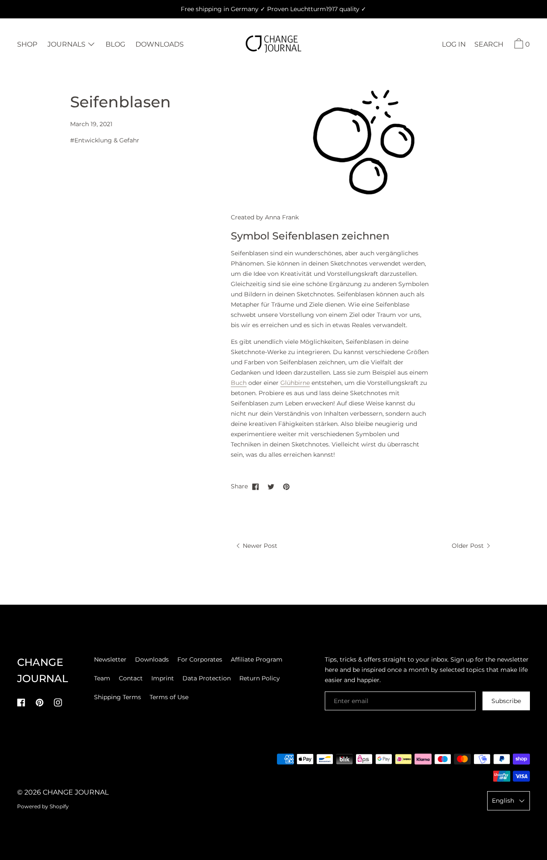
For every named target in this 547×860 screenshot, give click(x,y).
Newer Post (259, 546)
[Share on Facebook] (255, 486)
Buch (239, 383)
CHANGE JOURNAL (76, 792)
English (503, 800)
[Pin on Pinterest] (286, 486)
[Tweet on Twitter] (271, 486)
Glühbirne (295, 383)
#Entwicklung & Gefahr (104, 140)
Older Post (468, 546)
